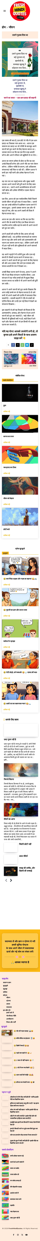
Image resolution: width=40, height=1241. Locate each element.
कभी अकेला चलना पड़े (17, 1156)
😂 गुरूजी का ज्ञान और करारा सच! (15, 610)
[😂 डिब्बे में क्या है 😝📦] (7, 1047)
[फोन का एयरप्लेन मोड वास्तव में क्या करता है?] (5, 1136)
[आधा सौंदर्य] (11, 859)
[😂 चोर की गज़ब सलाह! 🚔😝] (7, 1033)
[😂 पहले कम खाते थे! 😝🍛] (7, 1055)
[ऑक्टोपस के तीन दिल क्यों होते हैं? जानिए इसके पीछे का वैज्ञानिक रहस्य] (5, 1098)
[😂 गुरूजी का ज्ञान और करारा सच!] (20, 597)
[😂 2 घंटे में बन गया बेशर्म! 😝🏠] (7, 1069)
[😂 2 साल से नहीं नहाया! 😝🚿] (7, 1062)
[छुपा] (20, 393)
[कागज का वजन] (20, 424)
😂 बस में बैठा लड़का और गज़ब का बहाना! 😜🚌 (20, 579)
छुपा (4, 405)
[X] (18, 345)
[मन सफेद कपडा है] (5, 1180)
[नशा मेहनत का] (5, 1211)
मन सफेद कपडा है (15, 1180)
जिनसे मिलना (9, 779)
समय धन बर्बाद (14, 1168)
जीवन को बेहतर (8, 498)
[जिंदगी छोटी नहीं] (11, 847)
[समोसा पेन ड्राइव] (20, 628)
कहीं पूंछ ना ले (8, 366)
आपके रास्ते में (14, 1193)
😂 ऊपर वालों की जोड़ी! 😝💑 (23, 1075)
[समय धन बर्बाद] (5, 1168)
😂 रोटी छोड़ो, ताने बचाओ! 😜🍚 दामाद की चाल (20, 672)
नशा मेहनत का (14, 1211)
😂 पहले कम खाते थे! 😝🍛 (23, 1053)
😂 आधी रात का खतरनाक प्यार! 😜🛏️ (17, 703)
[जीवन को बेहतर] (20, 486)
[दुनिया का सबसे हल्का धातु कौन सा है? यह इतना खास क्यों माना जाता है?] (5, 1104)
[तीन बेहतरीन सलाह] (5, 1187)
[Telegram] (27, 345)
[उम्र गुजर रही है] (21, 730)
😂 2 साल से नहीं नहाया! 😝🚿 (24, 1060)
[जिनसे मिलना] (21, 770)
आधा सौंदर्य (32, 366)
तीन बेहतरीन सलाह (16, 1187)
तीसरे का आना (9, 819)
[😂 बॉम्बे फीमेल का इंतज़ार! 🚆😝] (7, 1040)
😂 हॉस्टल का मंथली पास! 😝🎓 (24, 1082)
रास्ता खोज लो (14, 1174)
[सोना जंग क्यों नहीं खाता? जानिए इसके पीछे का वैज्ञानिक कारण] (5, 1110)
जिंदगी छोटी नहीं (25, 844)
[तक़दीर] (5, 1205)
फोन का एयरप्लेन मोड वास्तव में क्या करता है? (23, 1135)
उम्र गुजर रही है (10, 739)
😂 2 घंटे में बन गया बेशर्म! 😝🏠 (24, 1067)
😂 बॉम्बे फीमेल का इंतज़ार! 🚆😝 (24, 1038)
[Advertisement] (20, 905)
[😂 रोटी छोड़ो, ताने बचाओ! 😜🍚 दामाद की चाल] (20, 660)
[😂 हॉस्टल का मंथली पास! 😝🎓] (7, 1084)
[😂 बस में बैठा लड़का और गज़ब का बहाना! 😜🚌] (20, 566)
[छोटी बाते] (20, 517)
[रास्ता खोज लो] (5, 1174)
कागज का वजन (8, 436)
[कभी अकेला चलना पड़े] (5, 1156)
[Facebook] (13, 345)
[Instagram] (18, 1235)
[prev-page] (6, 880)
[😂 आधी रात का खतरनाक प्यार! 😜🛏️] (20, 691)
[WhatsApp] (22, 345)
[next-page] (11, 880)
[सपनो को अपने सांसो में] (5, 1162)
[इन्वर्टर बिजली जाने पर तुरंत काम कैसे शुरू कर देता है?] (5, 1129)
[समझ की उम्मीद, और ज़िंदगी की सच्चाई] (11, 871)
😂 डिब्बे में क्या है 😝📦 (21, 1045)
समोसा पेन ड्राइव (9, 641)
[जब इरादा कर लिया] (20, 455)
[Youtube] (26, 1235)
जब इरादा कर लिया (9, 467)
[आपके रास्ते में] (5, 1193)
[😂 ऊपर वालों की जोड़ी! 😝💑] (7, 1076)
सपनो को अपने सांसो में (17, 1162)
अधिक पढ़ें (6, 411)
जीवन (12, 27)
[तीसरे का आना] (21, 809)
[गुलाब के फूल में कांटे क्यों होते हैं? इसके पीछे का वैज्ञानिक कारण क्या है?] (5, 1141)
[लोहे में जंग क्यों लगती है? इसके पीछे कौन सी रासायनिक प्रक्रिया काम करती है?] (5, 1117)
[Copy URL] (32, 345)
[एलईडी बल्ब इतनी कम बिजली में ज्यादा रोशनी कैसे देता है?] (5, 1123)
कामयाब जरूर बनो (15, 1199)
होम (4, 27)
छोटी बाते (6, 529)
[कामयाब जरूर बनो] (5, 1199)
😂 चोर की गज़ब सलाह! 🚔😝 (23, 1031)
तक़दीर (12, 1205)
